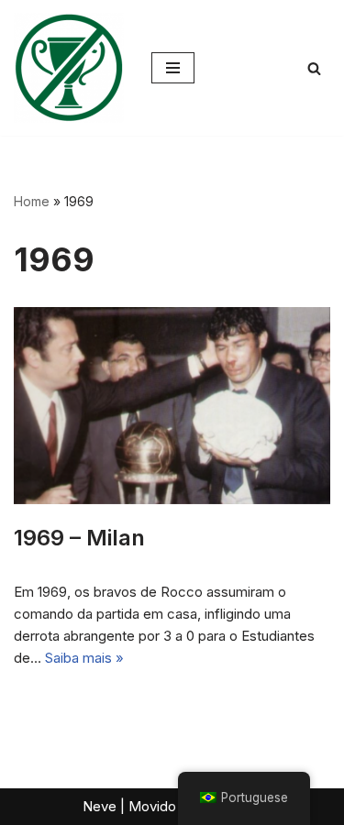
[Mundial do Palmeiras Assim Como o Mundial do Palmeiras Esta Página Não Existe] (69, 68)
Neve (100, 806)
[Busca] (314, 68)
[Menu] (172, 67)
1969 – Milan (79, 537)
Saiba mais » (84, 657)
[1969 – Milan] (172, 405)
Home (32, 201)
